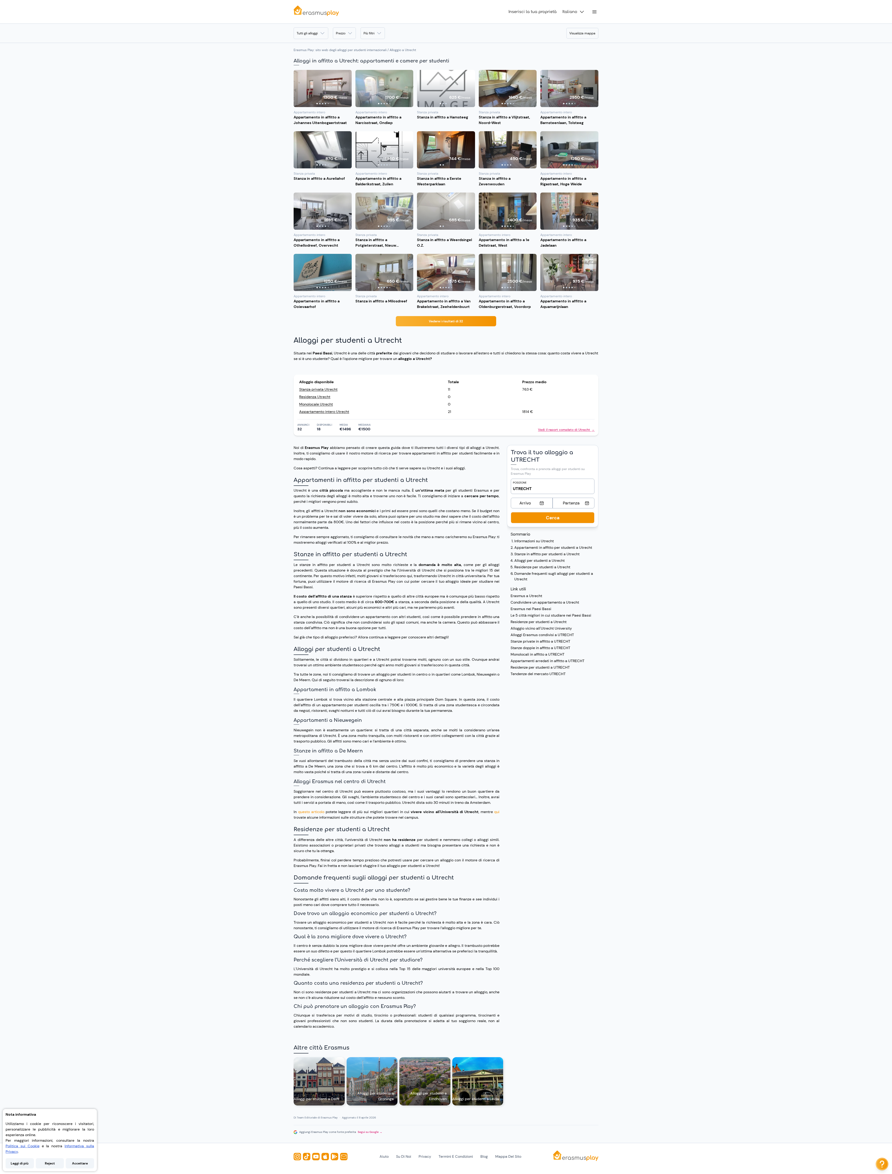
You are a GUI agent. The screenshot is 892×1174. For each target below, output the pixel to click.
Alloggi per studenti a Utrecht (539, 560)
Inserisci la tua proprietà (532, 12)
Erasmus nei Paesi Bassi (531, 608)
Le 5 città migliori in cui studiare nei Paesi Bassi (551, 615)
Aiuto (384, 1156)
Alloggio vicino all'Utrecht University (541, 628)
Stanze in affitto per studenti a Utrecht (547, 554)
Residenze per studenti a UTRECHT (540, 667)
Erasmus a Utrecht (526, 595)
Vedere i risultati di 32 (446, 321)
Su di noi (403, 1156)
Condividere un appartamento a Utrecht (545, 602)
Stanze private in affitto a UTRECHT (540, 641)
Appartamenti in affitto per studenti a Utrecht (553, 547)
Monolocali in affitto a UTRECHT (537, 654)
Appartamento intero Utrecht (324, 411)
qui (496, 811)
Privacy (425, 1156)
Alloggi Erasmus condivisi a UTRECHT (542, 634)
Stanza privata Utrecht (318, 389)
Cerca (553, 518)
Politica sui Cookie (22, 1146)
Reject (50, 1163)
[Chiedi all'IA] (882, 1164)
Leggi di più (20, 1163)
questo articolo (311, 811)
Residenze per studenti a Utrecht (542, 567)
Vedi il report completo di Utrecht (566, 430)
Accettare (80, 1163)
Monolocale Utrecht (316, 404)
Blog (484, 1156)
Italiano (569, 12)
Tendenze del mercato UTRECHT (538, 673)
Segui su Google (370, 1132)
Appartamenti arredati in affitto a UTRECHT (547, 660)
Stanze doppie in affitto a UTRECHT (540, 647)
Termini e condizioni (456, 1156)
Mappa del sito (508, 1156)
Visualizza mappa (582, 33)
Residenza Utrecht (314, 396)
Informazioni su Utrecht (534, 541)
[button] (323, 88)
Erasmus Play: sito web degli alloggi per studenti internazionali (340, 50)
